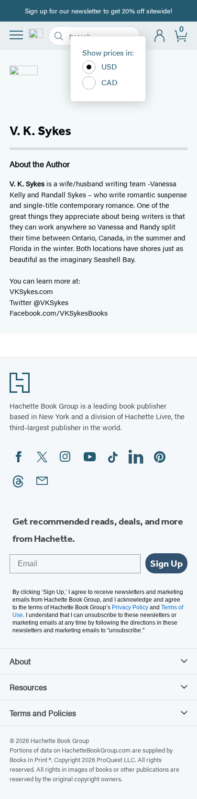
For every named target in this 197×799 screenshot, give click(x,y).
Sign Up (166, 563)
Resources (28, 687)
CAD (109, 82)
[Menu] (16, 35)
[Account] (160, 36)
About (20, 661)
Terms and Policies (43, 713)
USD (109, 66)
